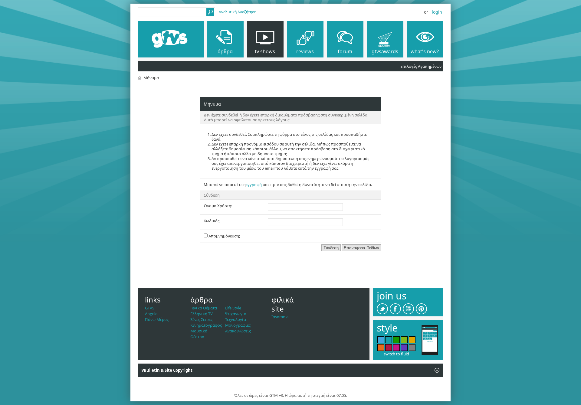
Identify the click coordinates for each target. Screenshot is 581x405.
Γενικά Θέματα (203, 308)
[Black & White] (412, 347)
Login (437, 12)
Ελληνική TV (201, 313)
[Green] (396, 339)
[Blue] (380, 339)
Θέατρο (197, 336)
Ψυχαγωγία (235, 313)
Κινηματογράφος (206, 325)
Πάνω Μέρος (157, 319)
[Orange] (380, 347)
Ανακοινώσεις (238, 331)
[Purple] (404, 347)
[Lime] (404, 339)
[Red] (388, 347)
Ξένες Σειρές (201, 319)
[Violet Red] (396, 347)
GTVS (149, 308)
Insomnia (279, 316)
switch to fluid (396, 354)
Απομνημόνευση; (224, 236)
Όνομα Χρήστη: (218, 205)
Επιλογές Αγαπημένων (420, 66)
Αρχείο (151, 313)
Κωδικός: (212, 220)
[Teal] (388, 339)
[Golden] (412, 339)
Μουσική (198, 331)
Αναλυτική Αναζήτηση (237, 12)
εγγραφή (254, 184)
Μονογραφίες (238, 325)
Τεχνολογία (235, 319)
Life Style (233, 308)
